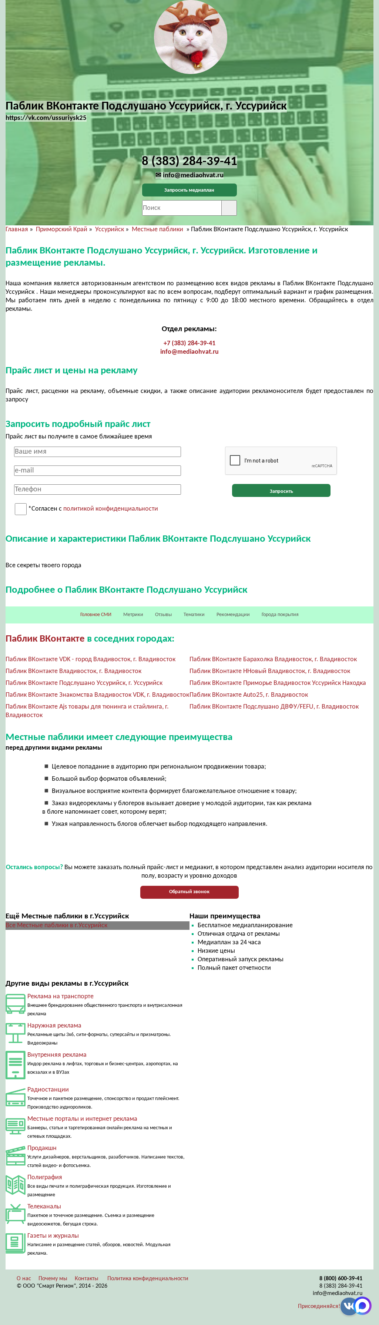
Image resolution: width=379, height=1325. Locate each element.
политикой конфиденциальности (110, 509)
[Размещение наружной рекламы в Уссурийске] (16, 1041)
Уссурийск (109, 229)
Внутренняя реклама (57, 1055)
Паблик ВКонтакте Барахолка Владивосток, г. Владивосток (273, 659)
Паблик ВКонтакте (45, 639)
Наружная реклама (54, 1025)
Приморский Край (61, 229)
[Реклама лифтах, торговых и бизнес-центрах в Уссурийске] (16, 1077)
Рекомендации (233, 615)
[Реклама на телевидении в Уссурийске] (16, 1222)
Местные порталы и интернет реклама (82, 1119)
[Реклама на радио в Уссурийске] (16, 1104)
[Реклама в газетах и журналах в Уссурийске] (16, 1251)
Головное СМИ (95, 615)
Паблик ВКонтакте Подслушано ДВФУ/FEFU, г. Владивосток (274, 706)
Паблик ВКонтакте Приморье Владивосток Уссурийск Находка (278, 683)
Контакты (86, 1279)
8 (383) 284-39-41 (340, 1286)
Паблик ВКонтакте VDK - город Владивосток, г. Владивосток (90, 659)
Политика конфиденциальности (147, 1279)
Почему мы (52, 1279)
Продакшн (42, 1148)
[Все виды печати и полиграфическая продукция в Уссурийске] (16, 1193)
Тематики (194, 615)
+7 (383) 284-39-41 (189, 343)
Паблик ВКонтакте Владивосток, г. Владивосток (73, 671)
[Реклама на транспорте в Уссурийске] (16, 1012)
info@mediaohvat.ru (189, 352)
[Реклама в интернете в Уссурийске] (16, 1132)
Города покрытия (280, 615)
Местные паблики (158, 229)
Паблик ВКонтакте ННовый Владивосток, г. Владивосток (270, 671)
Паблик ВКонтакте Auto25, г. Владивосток (249, 695)
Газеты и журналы (53, 1236)
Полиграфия (44, 1177)
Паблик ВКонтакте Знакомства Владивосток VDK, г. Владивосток (97, 695)
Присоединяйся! (319, 1306)
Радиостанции (48, 1089)
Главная (17, 229)
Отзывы (163, 615)
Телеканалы (44, 1206)
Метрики (133, 615)
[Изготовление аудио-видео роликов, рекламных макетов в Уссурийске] (16, 1163)
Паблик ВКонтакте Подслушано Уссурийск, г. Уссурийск (84, 683)
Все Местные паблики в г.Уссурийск (56, 925)
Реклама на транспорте (60, 996)
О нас (24, 1279)
